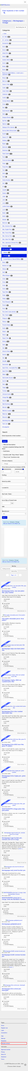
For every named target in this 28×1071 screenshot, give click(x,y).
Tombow (5, 391)
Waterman (6, 414)
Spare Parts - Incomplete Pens (11, 368)
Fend (4, 157)
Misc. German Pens (8, 236)
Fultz (4, 170)
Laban (4, 196)
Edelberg (5, 140)
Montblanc (6, 246)
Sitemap (3, 1038)
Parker (5, 295)
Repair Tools (6, 338)
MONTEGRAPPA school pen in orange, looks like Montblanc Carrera (13, 898)
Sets (4, 358)
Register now (4, 1028)
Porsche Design (7, 325)
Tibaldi (5, 387)
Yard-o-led (6, 424)
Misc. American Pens (8, 226)
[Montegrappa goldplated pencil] (14, 920)
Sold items (6, 451)
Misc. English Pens (8, 229)
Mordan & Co (6, 265)
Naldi (4, 272)
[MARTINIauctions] (14, 5)
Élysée (5, 144)
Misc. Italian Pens (7, 239)
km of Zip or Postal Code (9, 500)
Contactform (4, 1032)
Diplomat (5, 124)
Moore (5, 262)
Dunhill (5, 134)
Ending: (4, 475)
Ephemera (6, 147)
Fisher (5, 163)
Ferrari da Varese (7, 160)
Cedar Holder (6, 91)
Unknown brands (7, 394)
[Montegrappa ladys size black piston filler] (14, 645)
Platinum (5, 321)
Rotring (5, 341)
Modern (7, 252)
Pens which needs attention (10, 312)
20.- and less (6, 40)
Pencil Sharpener (7, 302)
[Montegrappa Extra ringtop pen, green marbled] (14, 771)
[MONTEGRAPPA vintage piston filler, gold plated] (14, 804)
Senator (5, 354)
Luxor (4, 209)
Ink (4, 186)
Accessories (6, 43)
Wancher (5, 407)
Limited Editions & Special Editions (13, 259)
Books (5, 69)
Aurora (5, 63)
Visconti (5, 401)
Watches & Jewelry (8, 410)
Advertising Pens (7, 420)
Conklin (5, 97)
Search (5, 441)
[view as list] (11, 578)
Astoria (5, 56)
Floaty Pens (6, 167)
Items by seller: (6, 481)
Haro (4, 183)
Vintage (5, 22)
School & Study (7, 351)
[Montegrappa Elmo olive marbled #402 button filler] (14, 707)
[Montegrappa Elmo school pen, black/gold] (14, 985)
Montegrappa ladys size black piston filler (13, 649)
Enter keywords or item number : (11, 435)
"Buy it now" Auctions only (11, 457)
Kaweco (5, 193)
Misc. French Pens (8, 233)
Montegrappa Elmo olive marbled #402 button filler (12, 712)
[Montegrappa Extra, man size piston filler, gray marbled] (14, 586)
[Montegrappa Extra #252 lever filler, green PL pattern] (14, 740)
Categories (6, 30)
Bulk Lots (5, 81)
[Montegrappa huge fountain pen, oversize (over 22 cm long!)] (14, 833)
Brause (5, 78)
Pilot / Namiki (7, 315)
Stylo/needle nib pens (8, 377)
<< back (4, 33)
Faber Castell (7, 153)
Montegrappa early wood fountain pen (13, 870)
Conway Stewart (7, 101)
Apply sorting (14, 571)
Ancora (5, 50)
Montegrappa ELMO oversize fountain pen (14, 955)
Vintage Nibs (6, 397)
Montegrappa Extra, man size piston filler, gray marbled (13, 591)
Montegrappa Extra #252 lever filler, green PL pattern (13, 745)
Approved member (5, 1049)
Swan (4, 384)
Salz (4, 348)
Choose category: (7, 461)
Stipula (5, 374)
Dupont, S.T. (6, 137)
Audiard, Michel (7, 60)
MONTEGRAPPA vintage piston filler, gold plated (13, 809)
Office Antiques (7, 275)
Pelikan (5, 298)
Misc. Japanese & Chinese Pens (11, 242)
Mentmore (5, 223)
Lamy (5, 203)
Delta (4, 114)
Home (2, 1025)
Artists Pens (6, 53)
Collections (6, 94)
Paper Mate (6, 292)
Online (5, 279)
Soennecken (6, 364)
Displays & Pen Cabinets (9, 127)
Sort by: (14, 566)
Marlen (5, 213)
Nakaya (5, 269)
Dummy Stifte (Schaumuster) (10, 130)
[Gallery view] (13, 578)
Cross (5, 104)
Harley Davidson (7, 180)
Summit (5, 381)
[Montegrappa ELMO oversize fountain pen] (14, 951)
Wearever (5, 417)
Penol (4, 308)
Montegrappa (18, 20)
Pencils (5, 305)
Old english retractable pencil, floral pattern (13, 619)
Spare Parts (6, 371)
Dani (4, 107)
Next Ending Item (20, 27)
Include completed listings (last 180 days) (13, 448)
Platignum (5, 318)
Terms (2, 1059)
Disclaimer (3, 1057)
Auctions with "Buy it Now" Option (13, 455)
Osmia (5, 288)
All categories (5, 427)
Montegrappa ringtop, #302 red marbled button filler (11, 681)
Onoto (4, 285)
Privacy (3, 1052)
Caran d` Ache (7, 84)
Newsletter (3, 1041)
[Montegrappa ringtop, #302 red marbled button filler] (14, 675)
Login (2, 1030)
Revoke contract (6, 1043)
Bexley (5, 66)
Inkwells (5, 190)
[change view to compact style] (15, 578)
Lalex (4, 200)
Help (2, 1036)
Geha (4, 173)
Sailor (4, 344)
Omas (5, 282)
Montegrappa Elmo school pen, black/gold (11, 989)
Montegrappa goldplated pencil (11, 924)
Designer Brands (7, 117)
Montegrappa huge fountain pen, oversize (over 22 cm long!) (12, 838)
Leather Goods (7, 206)
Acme (4, 46)
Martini (5, 216)
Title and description (9, 444)
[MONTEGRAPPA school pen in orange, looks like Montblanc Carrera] (14, 893)
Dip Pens (5, 120)
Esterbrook (5, 150)
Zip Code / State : (7, 494)
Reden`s (5, 331)
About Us (3, 1054)
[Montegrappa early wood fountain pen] (14, 866)
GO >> (4, 517)
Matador (5, 219)
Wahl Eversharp (7, 404)
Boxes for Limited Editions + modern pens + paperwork (13, 73)
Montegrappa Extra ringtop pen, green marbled (14, 776)
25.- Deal (6, 37)
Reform (5, 335)
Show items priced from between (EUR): (13, 467)
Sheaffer (5, 361)
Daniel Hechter (7, 111)
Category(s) (6, 20)
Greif (4, 177)
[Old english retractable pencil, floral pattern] (14, 615)
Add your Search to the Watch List (11, 523)
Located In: (5, 488)
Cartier (5, 88)
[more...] (21, 848)
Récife (5, 328)
